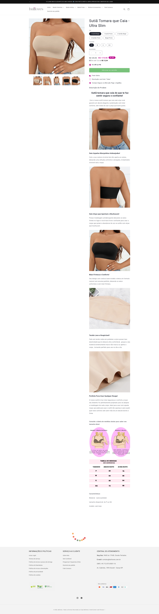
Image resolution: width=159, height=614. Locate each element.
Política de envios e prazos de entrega (40, 562)
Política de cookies (34, 575)
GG (109, 45)
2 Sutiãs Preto (95, 38)
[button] (58, 7)
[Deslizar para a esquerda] (31, 81)
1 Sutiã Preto (108, 33)
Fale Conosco (67, 568)
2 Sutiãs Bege (121, 33)
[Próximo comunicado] (129, 2)
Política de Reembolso (36, 565)
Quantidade (92, 49)
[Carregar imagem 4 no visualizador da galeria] (66, 81)
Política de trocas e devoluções (38, 568)
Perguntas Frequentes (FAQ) (72, 562)
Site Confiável (67, 558)
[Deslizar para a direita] (83, 81)
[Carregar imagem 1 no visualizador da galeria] (37, 81)
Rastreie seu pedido (69, 565)
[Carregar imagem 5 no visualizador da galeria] (75, 81)
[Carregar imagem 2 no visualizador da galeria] (47, 81)
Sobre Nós (66, 555)
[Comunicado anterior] (30, 2)
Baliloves (60, 609)
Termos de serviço (34, 558)
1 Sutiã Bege (95, 33)
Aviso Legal (32, 555)
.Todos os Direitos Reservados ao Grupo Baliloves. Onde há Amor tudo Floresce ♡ (84, 609)
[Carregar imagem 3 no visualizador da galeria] (56, 81)
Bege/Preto (109, 38)
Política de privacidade (36, 571)
